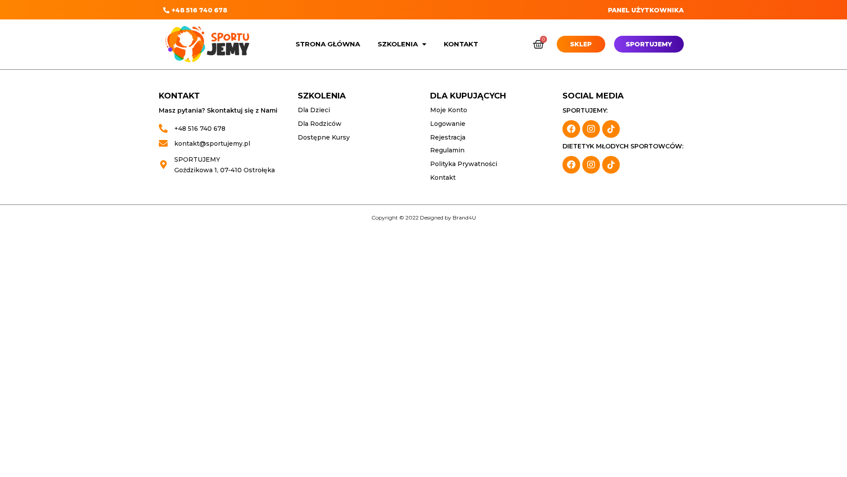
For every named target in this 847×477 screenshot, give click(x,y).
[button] (195, 10)
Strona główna (328, 44)
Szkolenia (398, 44)
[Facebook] (571, 129)
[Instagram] (591, 129)
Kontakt (461, 44)
